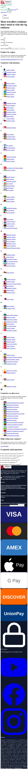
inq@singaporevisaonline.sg (12, 737)
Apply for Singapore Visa (7, 485)
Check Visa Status (16, 488)
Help (2, 7)
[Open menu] (10, 12)
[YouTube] (14, 680)
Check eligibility (5, 446)
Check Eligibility (8, 4)
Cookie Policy (18, 503)
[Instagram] (14, 734)
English (22, 505)
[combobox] (18, 49)
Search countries (5, 48)
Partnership (13, 495)
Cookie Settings (13, 505)
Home (2, 4)
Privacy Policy (11, 503)
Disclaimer (7, 505)
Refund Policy (4, 503)
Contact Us (3, 495)
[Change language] (8, 9)
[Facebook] (14, 707)
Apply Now (13, 9)
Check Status (4, 9)
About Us (8, 495)
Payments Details (7, 488)
